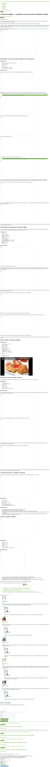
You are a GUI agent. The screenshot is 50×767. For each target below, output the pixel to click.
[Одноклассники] (2, 17)
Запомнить (3, 761)
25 (6, 728)
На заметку (4, 6)
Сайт (1, 717)
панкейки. (7, 29)
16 (6, 744)
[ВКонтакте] (1, 17)
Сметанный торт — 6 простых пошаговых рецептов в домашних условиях (17, 588)
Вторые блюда (4, 3)
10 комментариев (9, 16)
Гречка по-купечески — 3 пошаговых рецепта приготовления (13, 749)
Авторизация (2, 763)
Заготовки (4, 5)
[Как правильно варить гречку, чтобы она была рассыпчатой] (12, 738)
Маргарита (4, 685)
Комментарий (3, 711)
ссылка (3, 602)
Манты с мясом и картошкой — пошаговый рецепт (11, 726)
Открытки (4, 7)
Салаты (3, 4)
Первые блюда (4, 2)
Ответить (3, 606)
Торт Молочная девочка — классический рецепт (12, 589)
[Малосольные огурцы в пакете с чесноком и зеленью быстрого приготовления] (15, 731)
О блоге (3, 8)
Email (1, 715)
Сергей (3, 600)
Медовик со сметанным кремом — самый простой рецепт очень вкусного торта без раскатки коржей (22, 592)
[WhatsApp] (3, 17)
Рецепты (1, 11)
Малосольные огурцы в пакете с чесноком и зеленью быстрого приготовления (17, 735)
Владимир (4, 641)
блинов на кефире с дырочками (24, 28)
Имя (1, 713)
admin (5, 16)
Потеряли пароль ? (5, 762)
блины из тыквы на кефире (39, 28)
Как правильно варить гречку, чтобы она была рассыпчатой (13, 742)
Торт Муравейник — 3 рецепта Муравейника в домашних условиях (16, 587)
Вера (3, 662)
